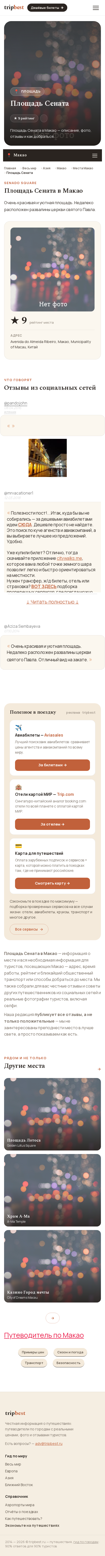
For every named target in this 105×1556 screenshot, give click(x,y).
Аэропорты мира (19, 1505)
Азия (46, 168)
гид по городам (85, 1541)
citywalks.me (69, 558)
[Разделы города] (94, 155)
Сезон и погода (70, 1352)
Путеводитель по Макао (44, 1335)
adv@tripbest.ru (48, 1443)
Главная (10, 168)
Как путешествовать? (23, 1518)
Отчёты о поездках (21, 1511)
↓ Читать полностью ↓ (52, 602)
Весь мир (29, 168)
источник (10, 412)
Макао (62, 168)
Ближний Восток (19, 1485)
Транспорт (34, 1362)
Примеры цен (33, 1352)
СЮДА (25, 525)
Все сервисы (29, 929)
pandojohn (15, 403)
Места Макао (83, 168)
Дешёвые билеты (47, 7)
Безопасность (69, 1362)
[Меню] (96, 8)
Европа (11, 1471)
